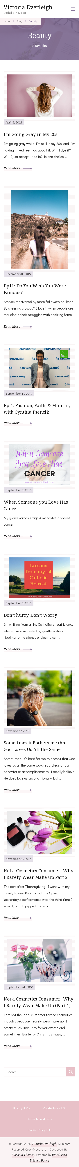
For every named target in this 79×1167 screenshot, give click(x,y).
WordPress (59, 1155)
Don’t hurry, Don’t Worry (30, 615)
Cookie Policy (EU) (39, 1130)
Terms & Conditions (39, 1119)
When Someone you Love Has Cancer (36, 505)
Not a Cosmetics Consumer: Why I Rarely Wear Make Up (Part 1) (38, 1002)
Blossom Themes (23, 1155)
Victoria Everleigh (28, 7)
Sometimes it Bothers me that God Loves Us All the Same (35, 746)
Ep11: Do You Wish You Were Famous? (35, 289)
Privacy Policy (21, 1108)
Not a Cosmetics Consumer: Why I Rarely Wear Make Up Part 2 (38, 874)
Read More (12, 168)
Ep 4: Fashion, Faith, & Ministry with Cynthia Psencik (37, 408)
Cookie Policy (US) (54, 1108)
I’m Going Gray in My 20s (30, 134)
